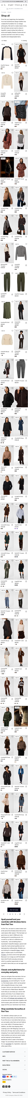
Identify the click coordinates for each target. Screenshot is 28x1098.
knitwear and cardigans (16, 998)
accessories (4, 981)
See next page (14, 910)
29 (20, 914)
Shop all (9, 12)
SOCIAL (4, 1069)
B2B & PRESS (6, 1065)
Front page (3, 12)
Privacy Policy (7, 1092)
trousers (3, 954)
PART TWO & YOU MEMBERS (10, 1060)
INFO (3, 1056)
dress (18, 950)
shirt (2, 952)
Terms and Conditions (18, 1092)
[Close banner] (25, 1)
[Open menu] (1, 5)
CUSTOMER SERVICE (8, 1052)
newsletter (9, 1044)
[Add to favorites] (12, 44)
